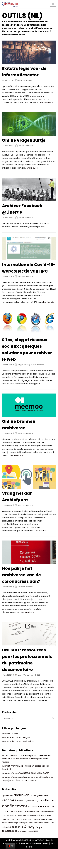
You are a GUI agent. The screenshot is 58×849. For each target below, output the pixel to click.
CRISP (11, 812)
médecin (19, 819)
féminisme (10, 816)
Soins (52, 823)
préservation (30, 822)
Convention (32, 807)
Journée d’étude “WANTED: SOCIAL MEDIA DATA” (25, 773)
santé (47, 823)
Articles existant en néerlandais (18, 741)
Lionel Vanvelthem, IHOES (29, 675)
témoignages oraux (25, 831)
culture (28, 811)
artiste (19, 800)
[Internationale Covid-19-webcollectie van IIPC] (29, 248)
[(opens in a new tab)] (29, 633)
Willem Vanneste (26, 146)
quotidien (40, 822)
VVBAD (40, 840)
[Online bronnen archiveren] (29, 405)
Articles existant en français (16, 737)
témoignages (9, 830)
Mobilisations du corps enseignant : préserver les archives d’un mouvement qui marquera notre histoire (26, 758)
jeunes (26, 815)
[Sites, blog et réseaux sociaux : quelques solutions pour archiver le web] (29, 323)
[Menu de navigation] (53, 4)
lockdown (45, 815)
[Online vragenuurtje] (29, 124)
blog (25, 801)
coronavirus (45, 806)
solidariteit (6, 827)
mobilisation (6, 819)
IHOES (20, 816)
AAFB (25, 840)
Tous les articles (10, 733)
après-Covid (7, 795)
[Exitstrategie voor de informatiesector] (29, 52)
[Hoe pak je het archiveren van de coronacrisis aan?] (29, 552)
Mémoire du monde (30, 819)
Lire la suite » (46, 102)
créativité (18, 811)
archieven (21, 795)
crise (5, 811)
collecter (48, 800)
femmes (52, 812)
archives (9, 800)
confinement (14, 806)
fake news (45, 812)
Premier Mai (11, 823)
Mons (13, 819)
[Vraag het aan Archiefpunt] (29, 477)
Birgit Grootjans (25, 80)
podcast (41, 819)
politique (49, 819)
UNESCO (35, 831)
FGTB (4, 815)
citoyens (38, 801)
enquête (36, 811)
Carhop (30, 801)
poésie (4, 823)
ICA (16, 816)
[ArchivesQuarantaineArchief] (10, 4)
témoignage (32, 826)
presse (20, 822)
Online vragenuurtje (23, 140)
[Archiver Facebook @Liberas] (29, 189)
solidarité (17, 827)
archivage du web (39, 795)
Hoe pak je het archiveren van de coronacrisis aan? (21, 574)
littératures (34, 815)
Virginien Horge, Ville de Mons (31, 365)
